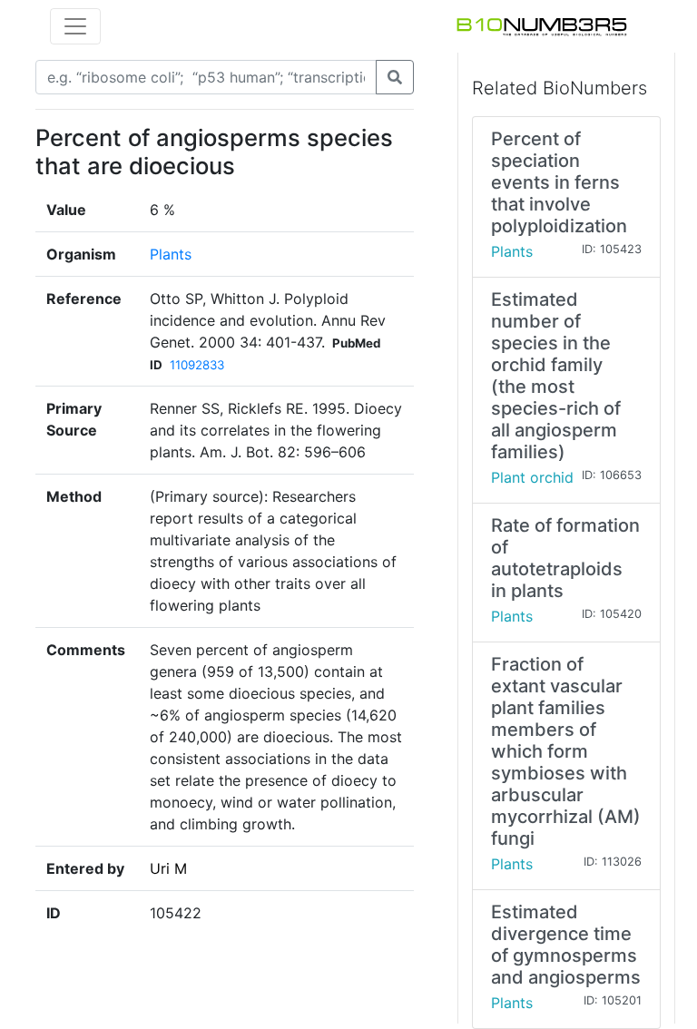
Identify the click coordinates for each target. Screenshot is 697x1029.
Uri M (168, 868)
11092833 (197, 365)
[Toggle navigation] (75, 26)
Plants (170, 254)
